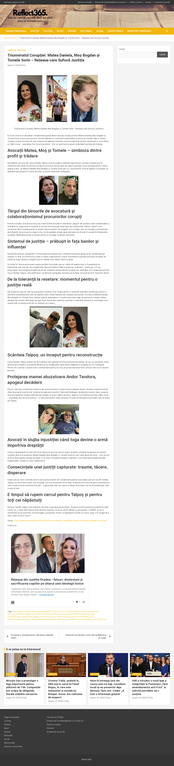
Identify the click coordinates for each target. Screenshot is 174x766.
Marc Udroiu (31, 619)
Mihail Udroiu (42, 619)
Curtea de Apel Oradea (17, 617)
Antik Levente (78, 611)
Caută (122, 49)
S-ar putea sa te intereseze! (23, 649)
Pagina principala (16, 31)
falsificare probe (64, 617)
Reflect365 (86, 759)
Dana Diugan (33, 617)
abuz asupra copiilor (21, 611)
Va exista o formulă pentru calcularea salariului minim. (32, 636)
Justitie (34, 31)
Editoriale (86, 31)
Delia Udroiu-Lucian (48, 617)
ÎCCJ (92, 617)
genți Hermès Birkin (80, 617)
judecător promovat (16, 619)
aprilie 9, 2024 (13, 65)
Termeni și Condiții (84, 2)
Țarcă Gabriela (100, 619)
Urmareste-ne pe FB (162, 2)
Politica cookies (136, 2)
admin (23, 65)
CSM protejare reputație (84, 614)
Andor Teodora (65, 611)
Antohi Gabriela (91, 611)
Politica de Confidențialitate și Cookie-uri (110, 2)
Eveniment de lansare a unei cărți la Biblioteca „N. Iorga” (85, 636)
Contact (148, 2)
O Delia (24, 698)
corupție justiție (66, 614)
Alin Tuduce (53, 611)
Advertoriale (115, 31)
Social (100, 31)
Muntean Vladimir (56, 619)
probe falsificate (72, 619)
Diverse (72, 31)
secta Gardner (86, 619)
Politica (48, 31)
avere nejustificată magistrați (20, 614)
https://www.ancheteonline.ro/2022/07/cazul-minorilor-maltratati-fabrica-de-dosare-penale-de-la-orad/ (60, 520)
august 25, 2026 (13, 698)
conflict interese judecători (46, 614)
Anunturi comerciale (139, 31)
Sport (60, 31)
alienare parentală (39, 611)
